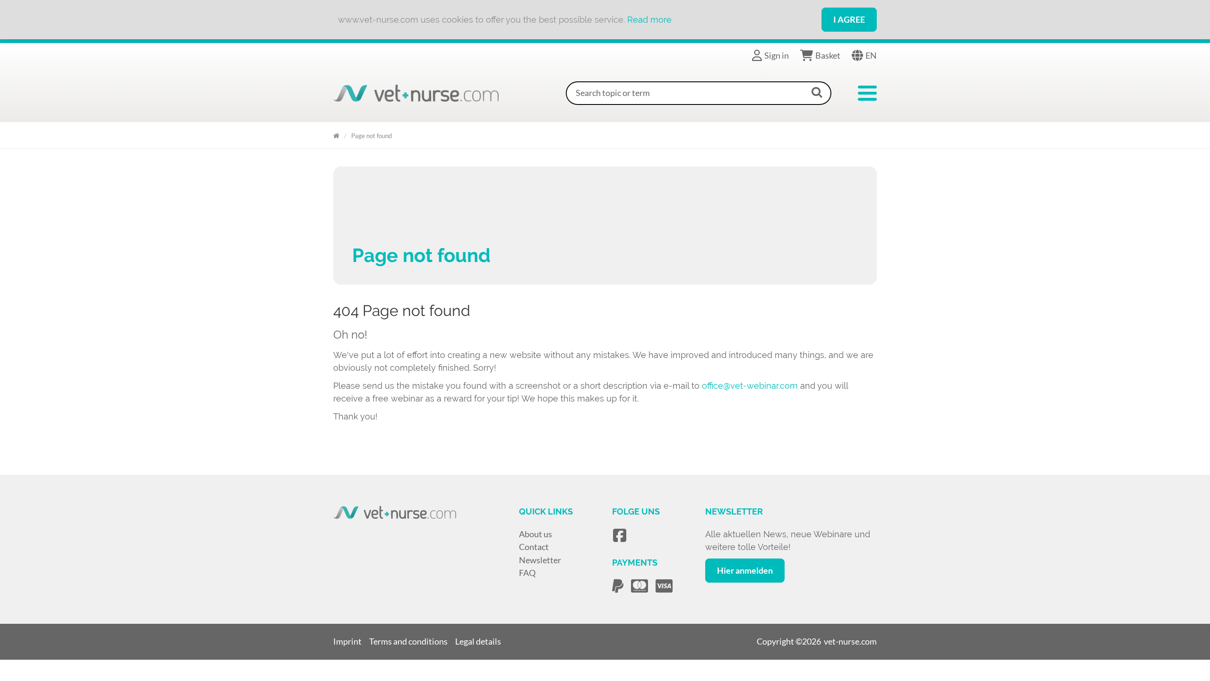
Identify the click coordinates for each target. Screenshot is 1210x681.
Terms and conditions (408, 641)
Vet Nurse (336, 134)
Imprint (347, 641)
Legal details (478, 641)
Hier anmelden (745, 570)
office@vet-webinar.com (750, 386)
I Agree (849, 19)
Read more (649, 20)
